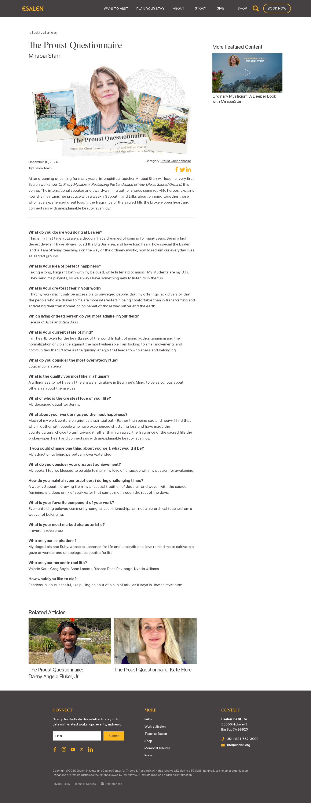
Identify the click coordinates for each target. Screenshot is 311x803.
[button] (116, 8)
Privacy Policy (61, 783)
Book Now (277, 8)
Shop (148, 741)
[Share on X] (182, 169)
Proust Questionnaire (176, 161)
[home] (32, 8)
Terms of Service (85, 783)
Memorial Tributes (157, 748)
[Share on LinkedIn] (188, 169)
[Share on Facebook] (176, 169)
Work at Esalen (155, 726)
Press (148, 755)
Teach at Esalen (155, 734)
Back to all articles (44, 33)
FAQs (148, 719)
